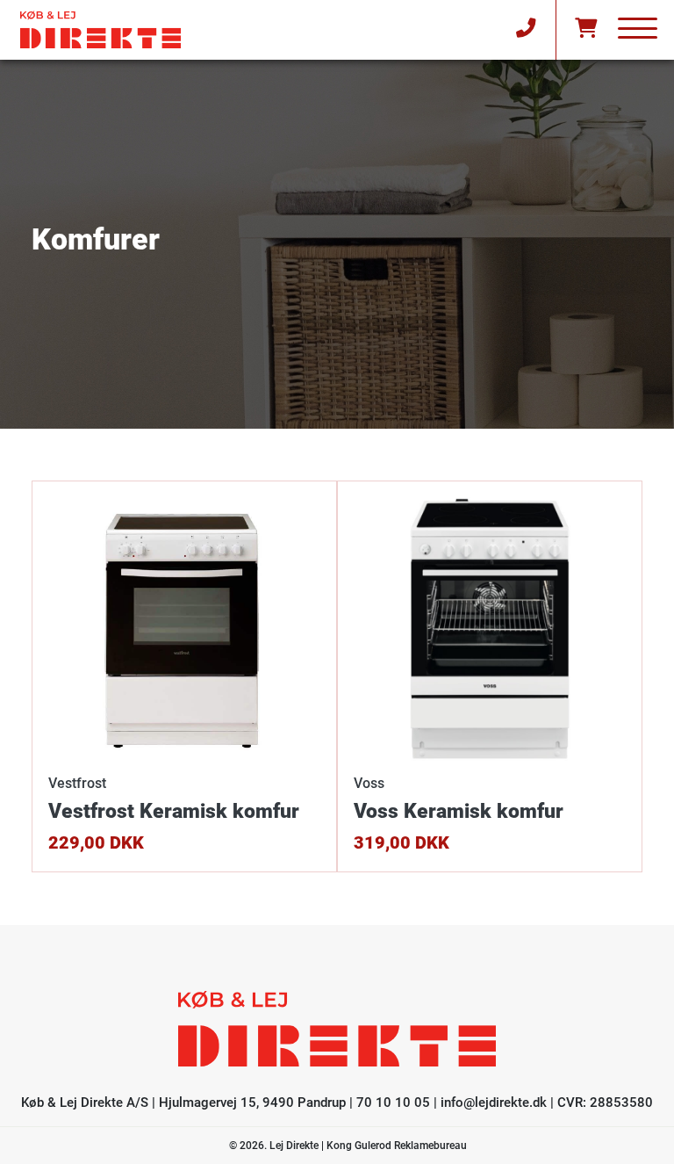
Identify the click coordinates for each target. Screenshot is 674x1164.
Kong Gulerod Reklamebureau (396, 1145)
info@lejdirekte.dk (494, 1102)
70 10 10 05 (393, 1102)
